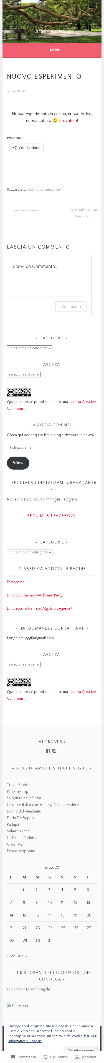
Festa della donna (25, 210)
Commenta (71, 306)
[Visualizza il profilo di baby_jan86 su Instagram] (54, 750)
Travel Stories (18, 785)
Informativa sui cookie (25, 1041)
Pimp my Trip (17, 791)
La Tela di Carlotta (21, 838)
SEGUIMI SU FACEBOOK (52, 516)
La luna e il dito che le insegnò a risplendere (43, 805)
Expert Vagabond (21, 851)
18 (63, 915)
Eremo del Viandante (24, 811)
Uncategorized (51, 189)
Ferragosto (16, 582)
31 (50, 941)
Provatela (68, 120)
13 (88, 903)
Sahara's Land (18, 831)
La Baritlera (16, 989)
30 (37, 941)
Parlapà (13, 824)
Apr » (22, 956)
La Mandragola (38, 989)
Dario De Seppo (20, 818)
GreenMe (15, 844)
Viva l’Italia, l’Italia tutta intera (83, 213)
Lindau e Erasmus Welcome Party (34, 595)
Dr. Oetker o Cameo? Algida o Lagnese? (39, 608)
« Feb (11, 956)
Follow (18, 463)
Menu (55, 50)
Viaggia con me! (52, 425)
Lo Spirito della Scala (24, 798)
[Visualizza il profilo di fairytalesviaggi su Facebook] (48, 750)
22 (25, 928)
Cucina (33, 189)
